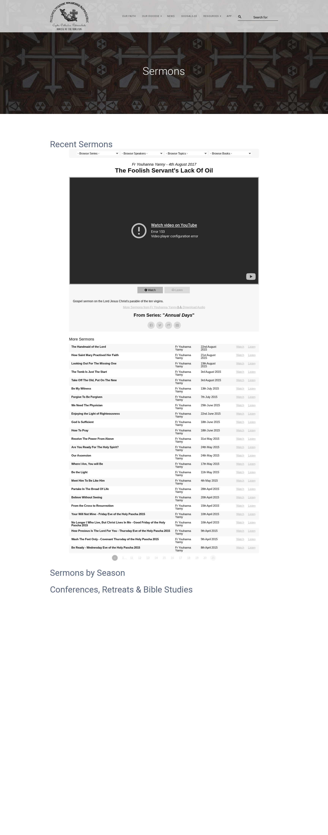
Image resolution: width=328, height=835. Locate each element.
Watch (152, 290)
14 (156, 557)
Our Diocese (150, 16)
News (171, 16)
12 (139, 557)
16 (172, 557)
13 (147, 557)
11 (131, 557)
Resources (211, 16)
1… (124, 557)
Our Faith (129, 16)
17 (180, 557)
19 (196, 557)
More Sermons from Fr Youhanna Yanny (150, 307)
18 (188, 557)
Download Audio (194, 307)
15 (164, 557)
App (229, 16)
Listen (179, 290)
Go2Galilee (189, 16)
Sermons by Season (87, 573)
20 (205, 557)
